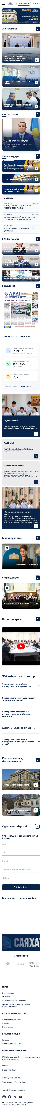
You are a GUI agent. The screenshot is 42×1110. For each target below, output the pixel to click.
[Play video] (21, 646)
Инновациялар (8, 993)
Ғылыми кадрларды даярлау (14, 1001)
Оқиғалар (6, 1023)
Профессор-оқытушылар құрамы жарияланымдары (16, 1005)
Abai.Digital (22, 4)
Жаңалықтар (7, 1027)
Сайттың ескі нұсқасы (11, 1044)
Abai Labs (6, 997)
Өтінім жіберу (21, 887)
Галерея (5, 1040)
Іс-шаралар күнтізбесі (11, 1019)
